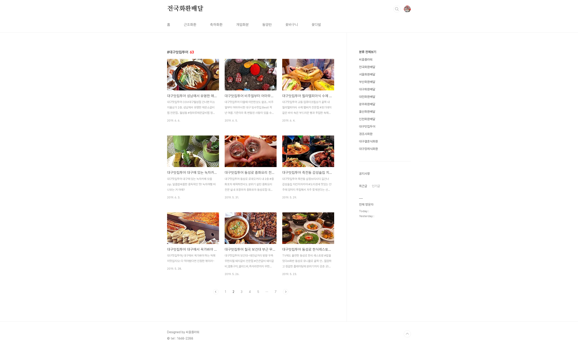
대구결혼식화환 (368, 141)
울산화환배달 (367, 111)
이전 (216, 291)
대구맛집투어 (367, 126)
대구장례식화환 (368, 149)
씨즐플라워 (366, 59)
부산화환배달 (367, 82)
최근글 (363, 186)
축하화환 (216, 25)
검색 (397, 9)
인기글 (376, 186)
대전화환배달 (367, 97)
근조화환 (190, 25)
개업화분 (242, 25)
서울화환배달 (367, 74)
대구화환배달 (367, 89)
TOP (407, 334)
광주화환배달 (367, 104)
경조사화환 (366, 134)
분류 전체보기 (367, 52)
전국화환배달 (185, 9)
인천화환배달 (367, 119)
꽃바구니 (291, 25)
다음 (285, 291)
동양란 (267, 25)
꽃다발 (316, 25)
